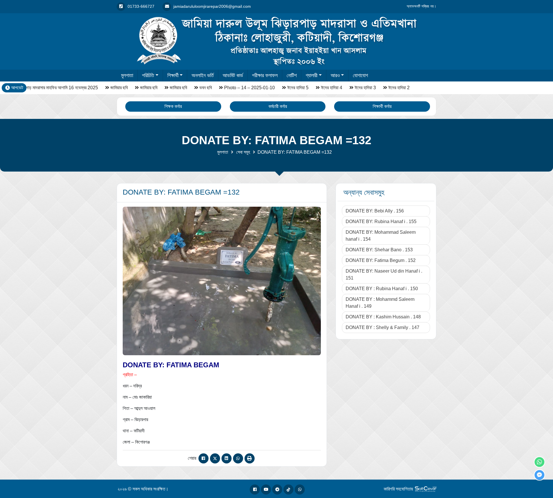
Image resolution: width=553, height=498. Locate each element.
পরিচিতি (148, 75)
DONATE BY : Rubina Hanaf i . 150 (382, 288)
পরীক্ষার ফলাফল (265, 75)
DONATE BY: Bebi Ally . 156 (375, 210)
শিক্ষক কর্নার (173, 106)
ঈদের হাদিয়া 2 (391, 87)
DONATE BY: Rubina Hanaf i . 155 (381, 221)
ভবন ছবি (198, 87)
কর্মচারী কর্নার (277, 106)
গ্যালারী (311, 75)
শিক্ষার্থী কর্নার (382, 106)
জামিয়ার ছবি (111, 87)
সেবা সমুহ (243, 152)
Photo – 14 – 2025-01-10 (242, 87)
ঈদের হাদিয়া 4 (324, 87)
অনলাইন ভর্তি (203, 75)
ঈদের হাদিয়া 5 (290, 87)
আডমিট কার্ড (233, 75)
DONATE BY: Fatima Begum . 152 (381, 260)
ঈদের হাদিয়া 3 (357, 87)
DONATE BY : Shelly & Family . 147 (382, 327)
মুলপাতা (127, 75)
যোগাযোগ (360, 75)
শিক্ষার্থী (173, 75)
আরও (335, 75)
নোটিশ (292, 75)
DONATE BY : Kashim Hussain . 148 (383, 316)
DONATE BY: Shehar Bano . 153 (379, 249)
